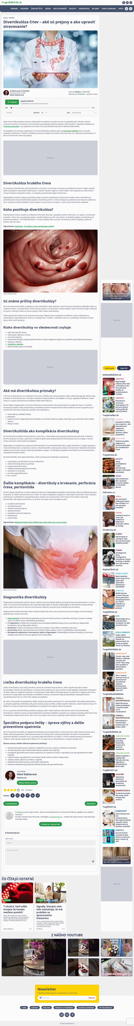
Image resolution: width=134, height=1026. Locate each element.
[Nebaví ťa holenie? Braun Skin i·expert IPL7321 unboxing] (83, 967)
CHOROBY (24, 8)
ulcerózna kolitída (70, 131)
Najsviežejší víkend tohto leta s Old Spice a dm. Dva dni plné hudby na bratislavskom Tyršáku (123, 388)
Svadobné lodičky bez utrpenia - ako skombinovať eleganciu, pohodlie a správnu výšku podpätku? (123, 428)
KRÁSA (48, 8)
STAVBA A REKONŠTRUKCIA (123, 699)
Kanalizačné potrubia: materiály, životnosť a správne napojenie (121, 744)
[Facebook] (123, 2)
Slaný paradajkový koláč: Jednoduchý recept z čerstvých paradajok (123, 467)
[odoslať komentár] (93, 861)
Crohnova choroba (11, 126)
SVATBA (119, 513)
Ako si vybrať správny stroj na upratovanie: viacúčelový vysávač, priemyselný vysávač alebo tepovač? (122, 682)
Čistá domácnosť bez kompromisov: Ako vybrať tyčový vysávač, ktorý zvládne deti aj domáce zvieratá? (123, 820)
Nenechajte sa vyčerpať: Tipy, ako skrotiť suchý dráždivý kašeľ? (123, 540)
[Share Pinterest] (28, 795)
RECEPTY (72, 8)
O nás (24, 1008)
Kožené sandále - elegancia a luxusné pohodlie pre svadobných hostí (123, 445)
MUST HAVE (120, 438)
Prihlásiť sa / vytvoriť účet (50, 824)
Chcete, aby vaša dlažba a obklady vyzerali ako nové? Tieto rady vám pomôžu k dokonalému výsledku (123, 662)
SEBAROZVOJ (84, 8)
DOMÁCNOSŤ (121, 653)
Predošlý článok (11, 804)
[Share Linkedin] (33, 795)
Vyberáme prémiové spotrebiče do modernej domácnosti (121, 781)
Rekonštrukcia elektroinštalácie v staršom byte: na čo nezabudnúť (123, 707)
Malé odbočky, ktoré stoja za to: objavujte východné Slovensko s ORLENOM (123, 581)
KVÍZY (121, 8)
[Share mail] (38, 795)
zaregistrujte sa (56, 817)
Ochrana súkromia (86, 1008)
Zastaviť (9, 113)
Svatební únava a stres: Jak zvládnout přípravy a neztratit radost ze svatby (123, 520)
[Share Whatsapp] (17, 795)
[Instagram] (130, 2)
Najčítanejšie (109, 368)
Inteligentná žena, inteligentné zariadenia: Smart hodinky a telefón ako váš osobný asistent (123, 559)
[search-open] (130, 8)
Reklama (46, 1008)
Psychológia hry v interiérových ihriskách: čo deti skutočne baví (123, 622)
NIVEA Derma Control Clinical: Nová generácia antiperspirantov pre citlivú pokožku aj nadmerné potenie (123, 600)
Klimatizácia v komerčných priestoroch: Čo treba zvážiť (122, 724)
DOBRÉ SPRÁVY (122, 573)
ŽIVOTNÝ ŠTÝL (37, 8)
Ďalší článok (91, 804)
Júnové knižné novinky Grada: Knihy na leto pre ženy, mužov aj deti (123, 837)
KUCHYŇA (120, 774)
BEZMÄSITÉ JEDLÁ (123, 790)
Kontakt (34, 1008)
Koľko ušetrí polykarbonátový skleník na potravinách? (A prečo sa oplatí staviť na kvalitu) (123, 640)
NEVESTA (119, 419)
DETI (117, 616)
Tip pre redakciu (105, 1008)
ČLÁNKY (119, 534)
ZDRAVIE (14, 8)
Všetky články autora (27, 783)
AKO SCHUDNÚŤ (60, 8)
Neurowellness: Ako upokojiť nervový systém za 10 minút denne (122, 483)
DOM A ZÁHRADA (109, 8)
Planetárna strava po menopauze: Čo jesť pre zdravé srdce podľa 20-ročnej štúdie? (122, 406)
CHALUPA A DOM (122, 736)
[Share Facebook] (12, 795)
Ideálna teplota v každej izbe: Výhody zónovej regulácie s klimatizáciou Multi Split (123, 761)
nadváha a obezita (15, 344)
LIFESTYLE (120, 379)
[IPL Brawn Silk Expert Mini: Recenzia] (116, 967)
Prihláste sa (19, 812)
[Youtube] (127, 2)
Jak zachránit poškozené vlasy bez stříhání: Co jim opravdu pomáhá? (122, 503)
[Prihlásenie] (126, 8)
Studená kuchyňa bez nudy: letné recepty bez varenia (123, 796)
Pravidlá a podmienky (64, 1008)
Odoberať (91, 998)
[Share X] (23, 795)
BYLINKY (95, 8)
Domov (5, 17)
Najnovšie (123, 368)
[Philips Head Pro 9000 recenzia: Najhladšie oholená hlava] (116, 947)
